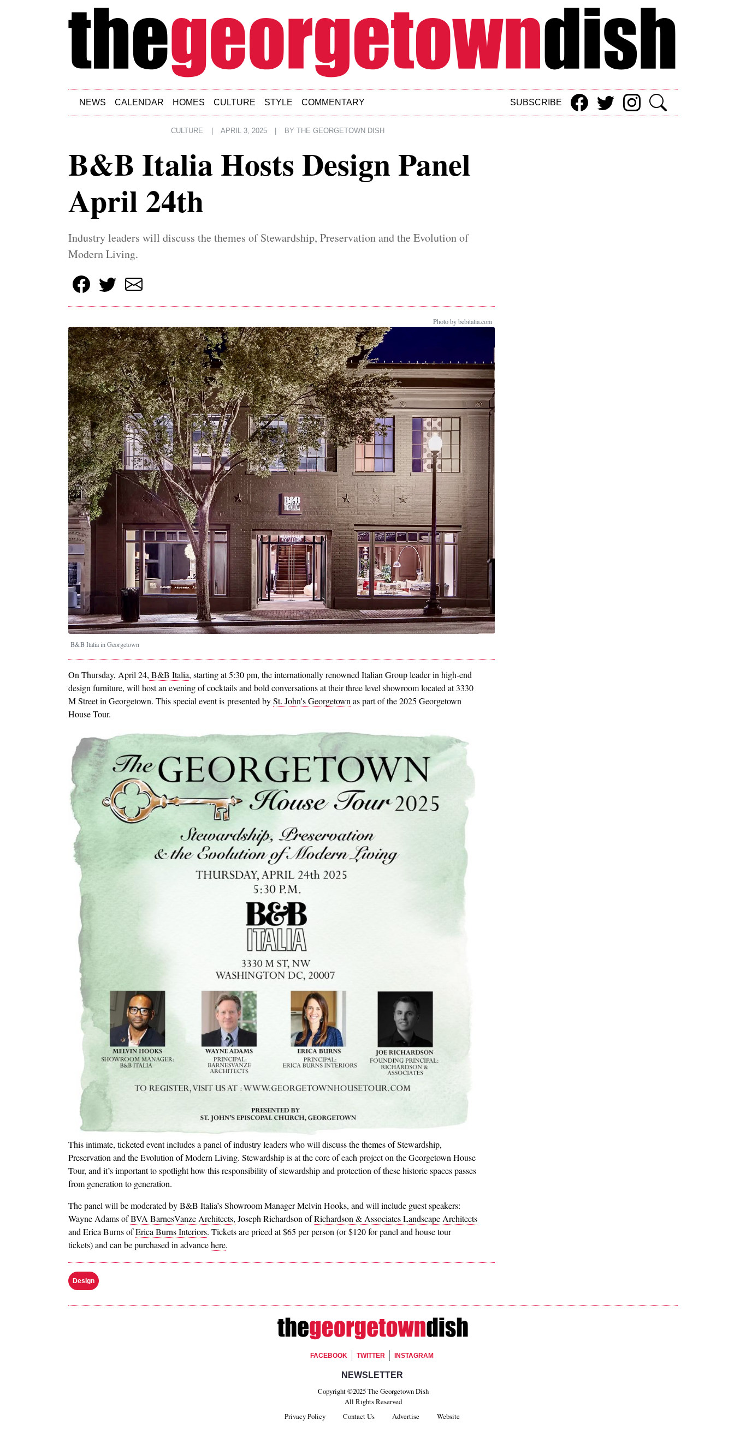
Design (83, 1281)
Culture (235, 102)
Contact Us (359, 1416)
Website (448, 1416)
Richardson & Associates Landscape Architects (395, 1218)
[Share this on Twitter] (606, 102)
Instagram (414, 1355)
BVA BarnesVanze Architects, (183, 1218)
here (218, 1244)
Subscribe (536, 102)
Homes (189, 102)
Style (278, 102)
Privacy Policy (305, 1416)
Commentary (333, 102)
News (92, 102)
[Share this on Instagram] (632, 102)
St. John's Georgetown (312, 700)
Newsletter (372, 1375)
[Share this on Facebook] (579, 102)
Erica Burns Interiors (171, 1231)
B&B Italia (169, 674)
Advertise (405, 1416)
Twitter (371, 1355)
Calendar (139, 102)
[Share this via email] (134, 284)
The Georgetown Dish (340, 131)
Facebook (328, 1355)
